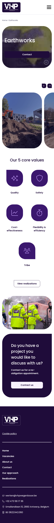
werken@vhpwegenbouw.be (21, 495)
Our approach (10, 473)
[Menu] (49, 7)
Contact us (27, 385)
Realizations (9, 478)
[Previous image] (44, 86)
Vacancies (8, 456)
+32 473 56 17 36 (14, 501)
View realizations (27, 283)
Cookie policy (9, 433)
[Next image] (49, 86)
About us (7, 461)
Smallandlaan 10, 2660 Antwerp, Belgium (27, 506)
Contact (27, 54)
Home (4, 20)
